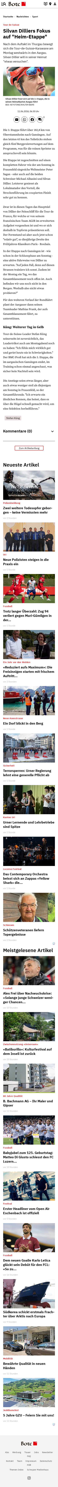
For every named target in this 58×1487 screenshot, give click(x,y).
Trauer (27, 1452)
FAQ (29, 1456)
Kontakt (10, 1461)
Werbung (16, 1452)
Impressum (31, 1461)
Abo (7, 1452)
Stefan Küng (13, 418)
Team (19, 1461)
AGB (29, 1465)
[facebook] (33, 120)
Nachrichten (23, 16)
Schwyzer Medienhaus (38, 1469)
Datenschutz (46, 1461)
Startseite (8, 16)
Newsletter (47, 1452)
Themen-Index (17, 1469)
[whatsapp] (25, 120)
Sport (35, 16)
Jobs (36, 1452)
